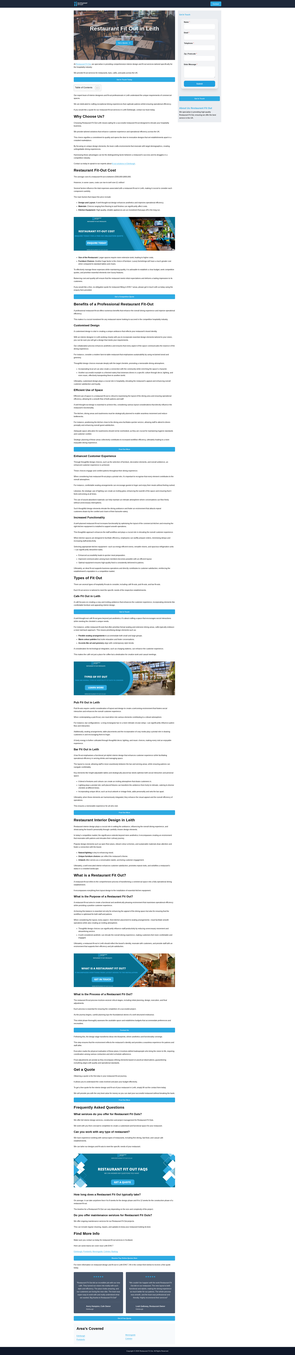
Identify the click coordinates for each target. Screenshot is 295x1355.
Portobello (87, 1252)
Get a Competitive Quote (124, 297)
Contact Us (124, 1030)
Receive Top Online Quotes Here (124, 1258)
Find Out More (124, 449)
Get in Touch (124, 612)
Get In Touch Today (124, 80)
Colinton (107, 1252)
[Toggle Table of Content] (96, 88)
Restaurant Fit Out (83, 64)
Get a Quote (123, 43)
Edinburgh (78, 1252)
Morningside (98, 1252)
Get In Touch (200, 99)
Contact (216, 4)
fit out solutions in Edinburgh (123, 164)
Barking (114, 1252)
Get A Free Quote (124, 1318)
